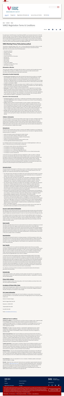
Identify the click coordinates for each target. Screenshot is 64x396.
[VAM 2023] (13, 9)
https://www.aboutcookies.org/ (41, 389)
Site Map (20, 385)
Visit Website (5, 1)
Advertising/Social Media (21, 393)
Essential (6, 393)
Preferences (12, 393)
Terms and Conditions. (26, 391)
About (12, 22)
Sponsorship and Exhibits (36, 15)
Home (4, 22)
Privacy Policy (21, 383)
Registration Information (9, 385)
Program (6, 383)
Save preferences (35, 393)
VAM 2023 (7, 22)
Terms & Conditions (22, 381)
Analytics (30, 393)
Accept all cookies (54, 389)
